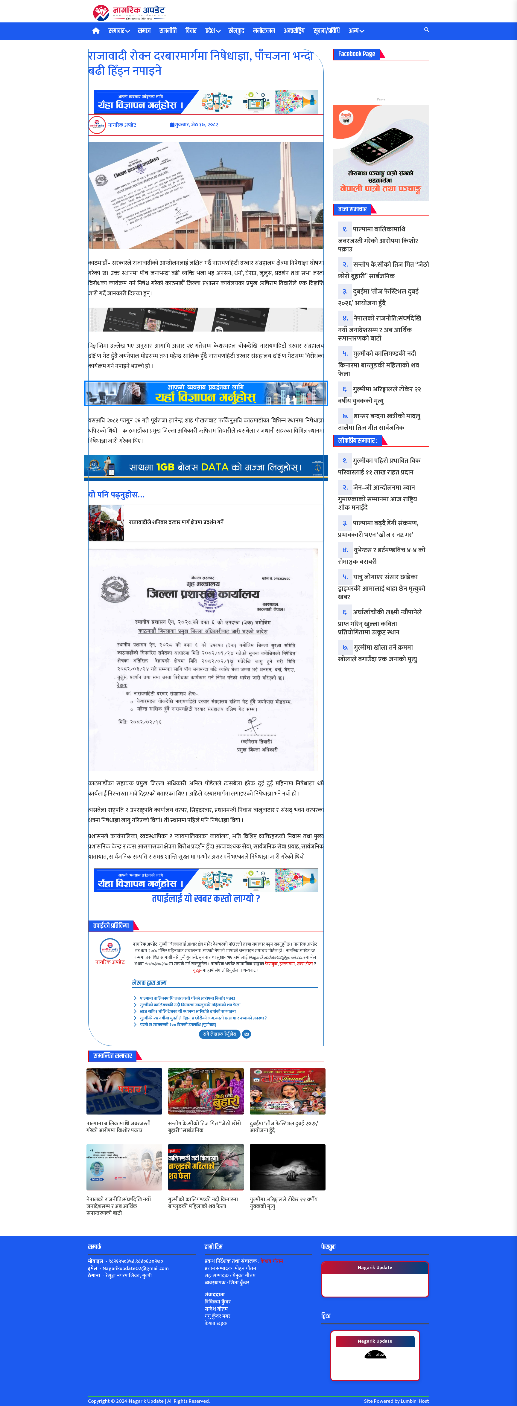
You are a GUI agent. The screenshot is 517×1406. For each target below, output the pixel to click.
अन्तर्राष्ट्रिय (294, 31)
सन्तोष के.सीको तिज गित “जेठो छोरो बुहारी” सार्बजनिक (204, 1127)
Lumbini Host (415, 1401)
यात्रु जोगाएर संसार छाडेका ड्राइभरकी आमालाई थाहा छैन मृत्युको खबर (381, 587)
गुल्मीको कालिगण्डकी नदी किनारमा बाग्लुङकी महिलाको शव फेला (190, 1005)
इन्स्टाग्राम (287, 964)
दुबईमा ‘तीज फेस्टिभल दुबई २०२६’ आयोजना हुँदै (284, 1127)
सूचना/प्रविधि (327, 31)
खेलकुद (236, 31)
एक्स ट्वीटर (305, 964)
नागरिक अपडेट (110, 962)
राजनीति (168, 31)
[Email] (246, 1034)
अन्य (354, 31)
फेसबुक (271, 964)
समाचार (116, 31)
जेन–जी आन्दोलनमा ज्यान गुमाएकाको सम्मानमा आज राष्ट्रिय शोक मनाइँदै (377, 497)
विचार (191, 31)
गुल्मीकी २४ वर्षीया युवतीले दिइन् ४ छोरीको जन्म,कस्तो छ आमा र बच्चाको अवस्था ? (203, 1018)
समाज (144, 31)
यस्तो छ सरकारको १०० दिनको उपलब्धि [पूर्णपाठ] (178, 1024)
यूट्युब (198, 970)
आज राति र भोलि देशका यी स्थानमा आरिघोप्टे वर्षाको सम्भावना (188, 1011)
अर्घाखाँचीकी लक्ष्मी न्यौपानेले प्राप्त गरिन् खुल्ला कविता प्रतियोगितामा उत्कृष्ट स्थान (380, 622)
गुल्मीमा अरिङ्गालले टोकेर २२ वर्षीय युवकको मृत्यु (284, 1203)
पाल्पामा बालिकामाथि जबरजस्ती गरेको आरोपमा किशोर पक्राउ (187, 998)
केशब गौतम (272, 1261)
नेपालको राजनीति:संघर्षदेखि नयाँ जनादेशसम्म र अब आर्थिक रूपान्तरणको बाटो (118, 1206)
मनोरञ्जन (264, 31)
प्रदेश (210, 31)
